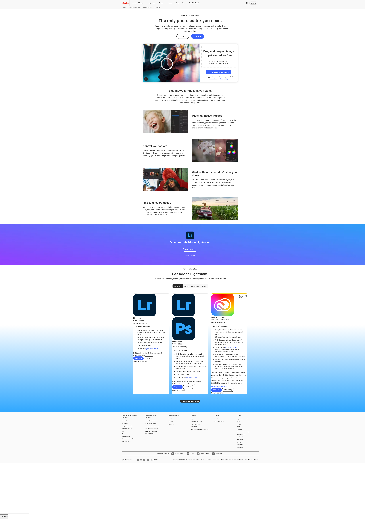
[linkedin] (148, 460)
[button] (247, 3)
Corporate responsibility (243, 431)
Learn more (190, 255)
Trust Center (240, 439)
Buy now (197, 36)
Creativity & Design (137, 3)
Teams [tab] (204, 286)
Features (161, 3)
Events (238, 426)
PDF (123, 431)
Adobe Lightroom (147, 7)
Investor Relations (241, 434)
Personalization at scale (151, 421)
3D (122, 433)
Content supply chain (150, 423)
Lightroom (152, 3)
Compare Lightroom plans (190, 401)
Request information (219, 421)
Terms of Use (213, 79)
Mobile (170, 3)
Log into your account (242, 419)
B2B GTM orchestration (151, 431)
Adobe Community (195, 424)
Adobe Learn (194, 426)
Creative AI (124, 421)
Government (171, 424)
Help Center (194, 419)
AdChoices (256, 459)
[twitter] (144, 460)
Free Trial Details (194, 3)
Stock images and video (128, 439)
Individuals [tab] (177, 286)
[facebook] (138, 460)
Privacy (199, 459)
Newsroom (239, 429)
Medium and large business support (199, 429)
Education (170, 419)
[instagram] (141, 460)
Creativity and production (151, 428)
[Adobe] (125, 3)
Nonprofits (170, 421)
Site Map (247, 459)
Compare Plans (180, 3)
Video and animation (127, 428)
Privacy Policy (224, 79)
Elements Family (126, 436)
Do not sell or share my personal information (232, 459)
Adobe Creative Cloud (134, 7)
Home (124, 7)
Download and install (196, 421)
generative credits (152, 349)
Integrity (239, 442)
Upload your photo (220, 72)
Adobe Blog (240, 447)
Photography (125, 423)
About (238, 421)
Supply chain (240, 437)
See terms (214, 386)
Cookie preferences (215, 459)
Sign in (253, 3)
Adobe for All (240, 444)
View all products (126, 441)
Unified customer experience (152, 426)
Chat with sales (218, 419)
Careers (239, 424)
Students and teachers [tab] (191, 286)
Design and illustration (127, 426)
